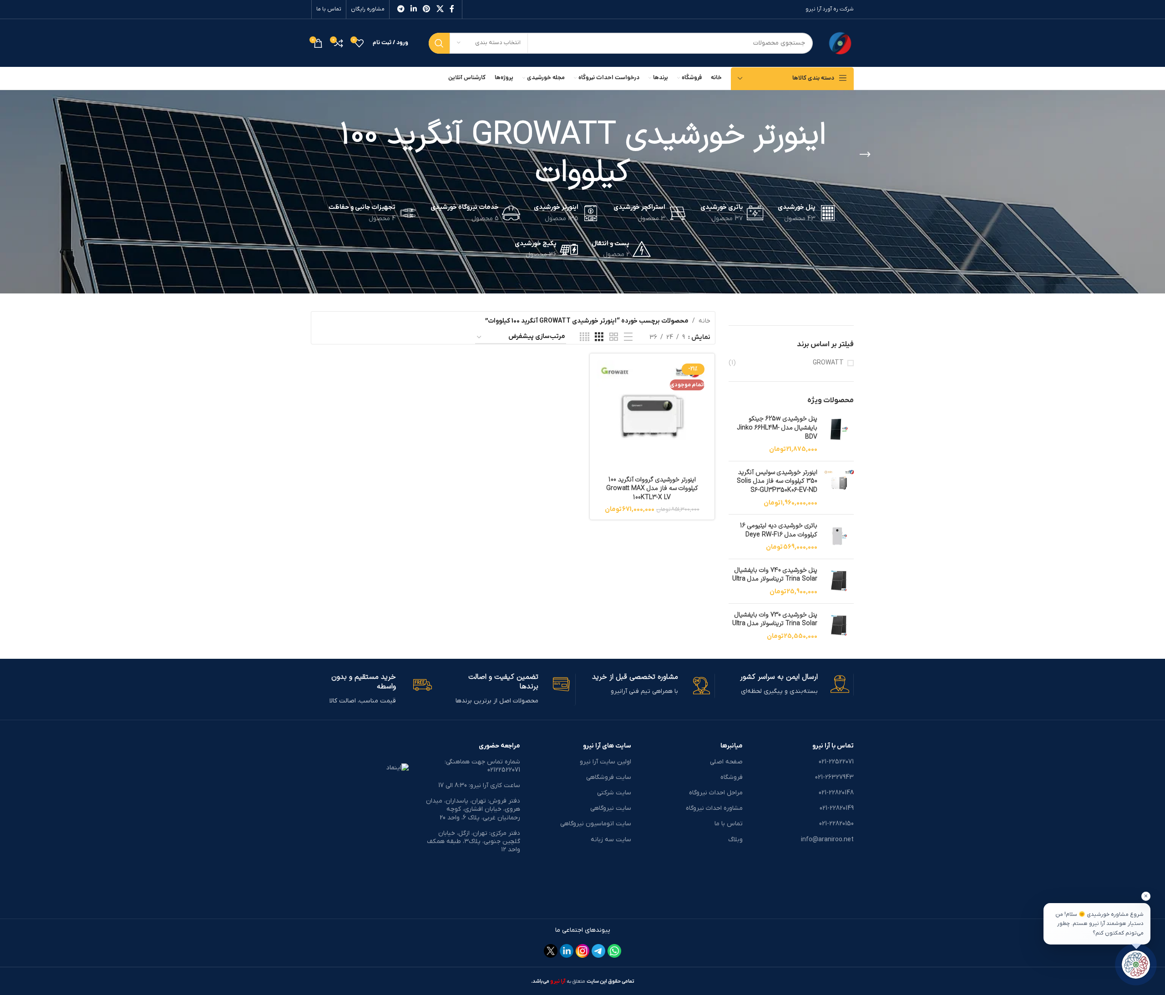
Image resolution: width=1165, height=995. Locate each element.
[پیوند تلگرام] (400, 9)
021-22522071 (836, 762)
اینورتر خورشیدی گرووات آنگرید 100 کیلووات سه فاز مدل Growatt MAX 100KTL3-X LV (652, 488)
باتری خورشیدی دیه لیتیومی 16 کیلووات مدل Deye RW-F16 (778, 530)
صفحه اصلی (726, 762)
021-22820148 (836, 792)
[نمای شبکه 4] (584, 337)
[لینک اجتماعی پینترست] (426, 9)
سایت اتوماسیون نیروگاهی (595, 823)
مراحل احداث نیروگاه (715, 792)
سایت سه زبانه (611, 839)
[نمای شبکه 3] (599, 337)
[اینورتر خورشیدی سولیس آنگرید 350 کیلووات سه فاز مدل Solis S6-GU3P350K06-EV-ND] (839, 487)
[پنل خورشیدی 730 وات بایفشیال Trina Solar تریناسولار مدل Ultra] (839, 626)
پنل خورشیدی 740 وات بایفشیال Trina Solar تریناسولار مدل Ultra (774, 575)
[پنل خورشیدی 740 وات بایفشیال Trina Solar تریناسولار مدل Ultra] (839, 581)
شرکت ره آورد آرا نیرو (829, 9)
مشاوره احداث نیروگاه (714, 808)
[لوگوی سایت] (840, 42)
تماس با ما (328, 9)
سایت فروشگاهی (608, 777)
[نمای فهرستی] (628, 337)
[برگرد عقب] (865, 155)
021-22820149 (837, 808)
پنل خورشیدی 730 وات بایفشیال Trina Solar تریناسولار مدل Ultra (774, 619)
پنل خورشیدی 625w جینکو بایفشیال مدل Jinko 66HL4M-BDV (777, 427)
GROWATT (828, 363)
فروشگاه (731, 777)
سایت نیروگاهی (610, 808)
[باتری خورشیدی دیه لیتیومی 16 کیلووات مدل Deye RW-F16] (839, 536)
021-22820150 (836, 823)
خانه (704, 321)
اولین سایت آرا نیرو (605, 762)
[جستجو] (439, 43)
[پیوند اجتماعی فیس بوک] (451, 9)
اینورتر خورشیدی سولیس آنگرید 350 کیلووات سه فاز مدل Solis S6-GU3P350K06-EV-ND (777, 481)
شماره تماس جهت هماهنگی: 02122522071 (482, 766)
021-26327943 (834, 777)
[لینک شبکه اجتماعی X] (439, 9)
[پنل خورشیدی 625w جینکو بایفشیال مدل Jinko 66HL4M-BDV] (839, 434)
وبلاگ (735, 839)
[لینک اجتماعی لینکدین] (413, 9)
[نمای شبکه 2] (613, 337)
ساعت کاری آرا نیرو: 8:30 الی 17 (479, 785)
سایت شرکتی (614, 792)
